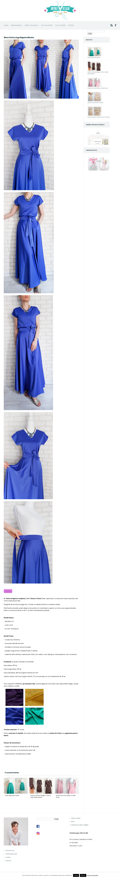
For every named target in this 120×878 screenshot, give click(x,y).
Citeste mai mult (92, 875)
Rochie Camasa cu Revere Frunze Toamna (99, 117)
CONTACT (8, 861)
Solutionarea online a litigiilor (79, 825)
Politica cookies (75, 818)
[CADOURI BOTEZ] (99, 170)
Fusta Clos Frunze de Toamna (95, 102)
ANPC (73, 821)
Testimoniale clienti (11, 854)
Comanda (8, 591)
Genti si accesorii (32, 25)
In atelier (8, 857)
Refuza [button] (83, 875)
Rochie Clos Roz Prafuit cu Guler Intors (98, 88)
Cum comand (60, 25)
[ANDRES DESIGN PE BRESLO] (99, 144)
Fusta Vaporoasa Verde (94, 57)
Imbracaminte (16, 25)
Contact (71, 25)
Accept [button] (76, 875)
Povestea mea (9, 850)
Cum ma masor (47, 25)
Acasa (6, 25)
